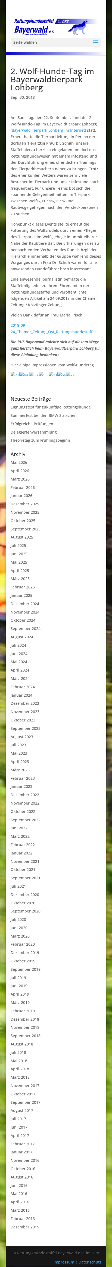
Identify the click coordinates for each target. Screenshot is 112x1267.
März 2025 (20, 578)
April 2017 (20, 1135)
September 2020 (26, 911)
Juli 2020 (18, 919)
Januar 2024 (21, 695)
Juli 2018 (18, 1052)
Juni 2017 (19, 1127)
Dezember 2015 (25, 1226)
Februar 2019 (23, 1010)
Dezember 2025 (25, 503)
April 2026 (20, 470)
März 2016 (20, 1210)
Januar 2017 (21, 1151)
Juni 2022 (19, 827)
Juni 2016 (19, 1185)
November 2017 (25, 1085)
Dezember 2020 (25, 894)
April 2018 (20, 1068)
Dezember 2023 (25, 703)
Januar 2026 (21, 495)
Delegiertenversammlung (34, 432)
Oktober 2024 (23, 620)
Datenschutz (90, 1262)
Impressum (64, 1262)
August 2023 (22, 736)
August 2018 (22, 1044)
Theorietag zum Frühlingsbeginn (40, 440)
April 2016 (20, 1201)
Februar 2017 (23, 1143)
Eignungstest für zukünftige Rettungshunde (51, 407)
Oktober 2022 (23, 811)
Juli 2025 (18, 545)
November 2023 (25, 711)
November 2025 (25, 512)
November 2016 (25, 1160)
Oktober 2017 (23, 1093)
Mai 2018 (19, 1060)
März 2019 (20, 1002)
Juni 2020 (19, 927)
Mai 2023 (19, 753)
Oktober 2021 (23, 869)
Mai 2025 (19, 562)
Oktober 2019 (23, 960)
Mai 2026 (19, 462)
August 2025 (22, 537)
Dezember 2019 (25, 952)
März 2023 (20, 769)
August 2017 (22, 1110)
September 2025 (26, 529)
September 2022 (26, 819)
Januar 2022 (21, 853)
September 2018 (26, 1035)
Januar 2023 (21, 786)
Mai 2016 (19, 1193)
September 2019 (26, 969)
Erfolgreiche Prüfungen (32, 423)
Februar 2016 (23, 1218)
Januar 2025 (21, 595)
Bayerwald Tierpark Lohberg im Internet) (49, 130)
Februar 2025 (23, 587)
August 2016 (22, 1177)
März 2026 (20, 479)
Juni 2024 (19, 653)
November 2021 (25, 861)
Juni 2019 (19, 985)
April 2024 (20, 670)
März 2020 (20, 936)
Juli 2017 (18, 1118)
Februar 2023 (23, 778)
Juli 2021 (18, 886)
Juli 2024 (18, 645)
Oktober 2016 (23, 1168)
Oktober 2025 (23, 520)
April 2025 (20, 570)
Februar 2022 (23, 844)
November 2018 (25, 1027)
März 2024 (20, 678)
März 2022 (20, 836)
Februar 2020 (23, 944)
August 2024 (22, 636)
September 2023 (26, 728)
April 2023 (20, 761)
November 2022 (25, 803)
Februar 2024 (23, 686)
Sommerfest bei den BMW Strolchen (44, 415)
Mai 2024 (19, 661)
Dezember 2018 (25, 1019)
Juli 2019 (18, 977)
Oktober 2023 (23, 720)
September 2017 (26, 1102)
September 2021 (26, 877)
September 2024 (26, 628)
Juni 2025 (19, 553)
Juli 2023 (18, 744)
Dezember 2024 (25, 603)
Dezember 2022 (25, 794)
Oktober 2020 (23, 902)
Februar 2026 (23, 487)
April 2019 (20, 994)
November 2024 (25, 612)
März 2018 (20, 1077)
